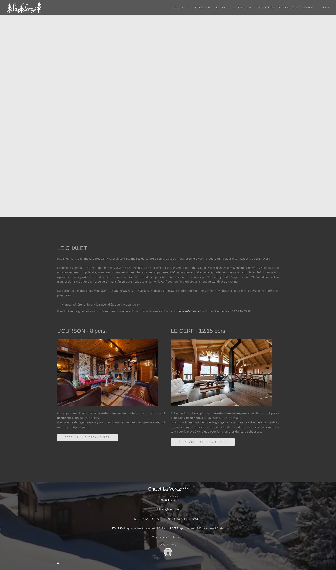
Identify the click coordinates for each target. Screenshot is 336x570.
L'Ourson (200, 7)
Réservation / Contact (295, 7)
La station (241, 7)
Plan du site (178, 537)
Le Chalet (181, 7)
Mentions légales (161, 537)
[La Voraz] (24, 7)
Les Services (265, 7)
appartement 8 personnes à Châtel (139, 528)
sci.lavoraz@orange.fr (188, 311)
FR (325, 7)
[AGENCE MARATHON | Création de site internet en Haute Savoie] (168, 552)
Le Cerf (220, 7)
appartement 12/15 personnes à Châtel (196, 528)
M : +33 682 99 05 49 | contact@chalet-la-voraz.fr (168, 519)
